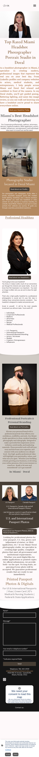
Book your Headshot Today (19, 110)
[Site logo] (7, 6)
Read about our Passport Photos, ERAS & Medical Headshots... (18, 532)
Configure (8, 750)
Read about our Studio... (19, 189)
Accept (8, 754)
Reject (15, 754)
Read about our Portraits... (19, 427)
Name (5, 611)
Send (19, 664)
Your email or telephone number (15, 649)
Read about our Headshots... (19, 278)
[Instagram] (4, 679)
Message (6, 621)
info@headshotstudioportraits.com (19, 671)
